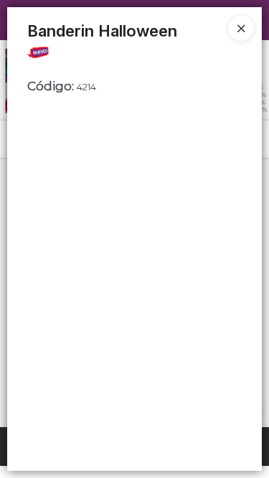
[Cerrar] (241, 28)
